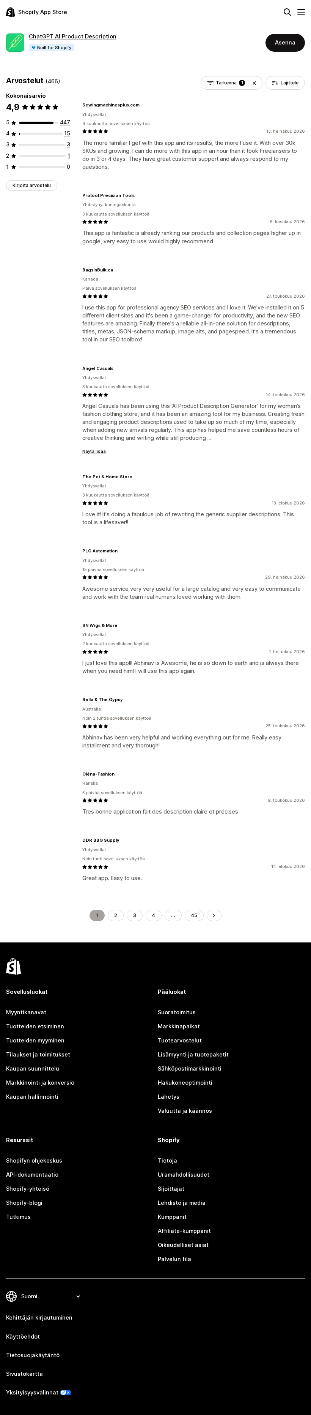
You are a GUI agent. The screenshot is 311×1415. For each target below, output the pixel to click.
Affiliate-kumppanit (184, 1231)
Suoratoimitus (177, 1012)
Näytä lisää (94, 451)
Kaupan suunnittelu (32, 1068)
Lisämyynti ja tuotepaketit (193, 1054)
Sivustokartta (24, 1374)
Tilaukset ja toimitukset (38, 1054)
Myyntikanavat (26, 1012)
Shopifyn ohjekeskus (34, 1160)
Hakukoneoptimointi (185, 1082)
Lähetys (168, 1096)
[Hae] (287, 12)
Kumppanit (172, 1217)
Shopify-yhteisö (27, 1188)
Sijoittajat (171, 1188)
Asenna (285, 42)
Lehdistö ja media (182, 1202)
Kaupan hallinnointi (32, 1096)
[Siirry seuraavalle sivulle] (214, 916)
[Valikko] (301, 12)
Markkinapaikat (179, 1026)
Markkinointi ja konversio (40, 1082)
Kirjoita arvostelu (32, 185)
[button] (254, 82)
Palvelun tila (174, 1259)
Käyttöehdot (23, 1336)
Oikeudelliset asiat (183, 1245)
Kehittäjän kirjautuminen (39, 1317)
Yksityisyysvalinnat (32, 1392)
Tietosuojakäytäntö (33, 1355)
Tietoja (167, 1160)
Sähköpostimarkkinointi (189, 1068)
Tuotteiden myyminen (35, 1040)
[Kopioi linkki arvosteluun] (144, 105)
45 (194, 915)
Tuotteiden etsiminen (35, 1026)
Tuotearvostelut (180, 1040)
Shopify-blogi (24, 1202)
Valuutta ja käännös (185, 1110)
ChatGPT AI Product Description (72, 36)
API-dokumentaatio (32, 1174)
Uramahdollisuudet (183, 1174)
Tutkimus (18, 1217)
